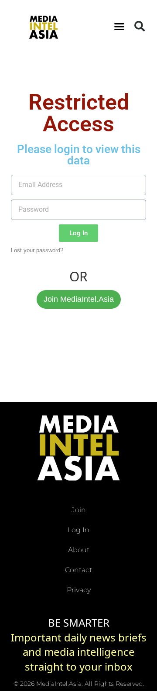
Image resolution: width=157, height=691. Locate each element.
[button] (119, 26)
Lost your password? (37, 250)
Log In (78, 530)
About (78, 550)
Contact (78, 570)
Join (79, 510)
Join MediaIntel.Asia (79, 299)
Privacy (79, 590)
